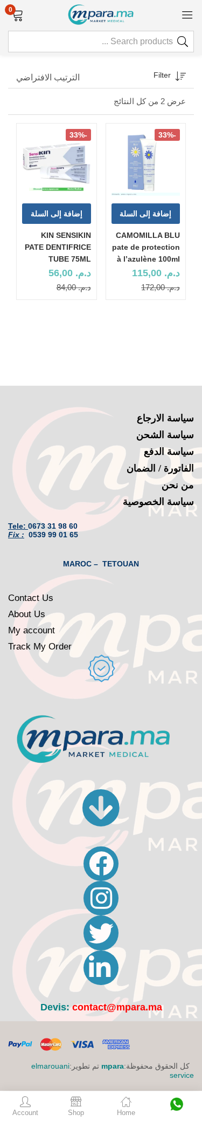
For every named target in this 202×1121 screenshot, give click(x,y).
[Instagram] (100, 898)
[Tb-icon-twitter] (100, 932)
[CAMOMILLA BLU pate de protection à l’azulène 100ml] (146, 163)
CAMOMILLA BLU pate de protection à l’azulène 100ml (146, 247)
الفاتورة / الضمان (160, 468)
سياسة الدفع (169, 451)
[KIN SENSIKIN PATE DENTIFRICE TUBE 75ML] (56, 163)
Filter (162, 75)
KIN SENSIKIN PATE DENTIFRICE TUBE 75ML (58, 247)
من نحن (178, 485)
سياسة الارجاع (165, 418)
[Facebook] (100, 863)
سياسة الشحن (165, 434)
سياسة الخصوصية (158, 501)
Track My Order (40, 646)
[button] (17, 14)
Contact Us (30, 598)
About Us (26, 614)
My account (31, 630)
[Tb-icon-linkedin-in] (100, 968)
